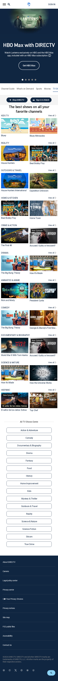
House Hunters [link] (8, 163)
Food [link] (29, 468)
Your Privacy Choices (14, 599)
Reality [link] (29, 513)
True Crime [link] (29, 544)
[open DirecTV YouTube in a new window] (27, 670)
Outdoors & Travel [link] (29, 506)
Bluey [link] (3, 135)
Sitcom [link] (29, 536)
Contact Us (7, 645)
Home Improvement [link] (29, 483)
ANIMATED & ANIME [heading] (10, 280)
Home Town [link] (35, 218)
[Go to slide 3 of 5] (29, 80)
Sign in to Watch (42, 100)
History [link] (29, 475)
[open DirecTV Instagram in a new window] (22, 670)
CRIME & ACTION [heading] (9, 225)
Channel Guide (7, 88)
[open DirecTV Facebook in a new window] (10, 670)
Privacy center (8, 589)
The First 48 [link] (6, 245)
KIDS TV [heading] (5, 115)
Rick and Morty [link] (8, 300)
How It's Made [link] (36, 272)
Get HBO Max (29, 65)
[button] (4, 4)
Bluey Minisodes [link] (37, 135)
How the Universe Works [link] (41, 382)
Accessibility (7, 635)
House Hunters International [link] (13, 190)
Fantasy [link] (29, 460)
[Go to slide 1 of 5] (22, 80)
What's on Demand (25, 88)
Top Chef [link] (34, 410)
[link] (14, 125)
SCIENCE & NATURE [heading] (10, 362)
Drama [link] (29, 453)
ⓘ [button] (49, 55)
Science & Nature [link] (29, 521)
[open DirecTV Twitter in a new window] (16, 670)
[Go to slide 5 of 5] (35, 80)
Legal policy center (10, 580)
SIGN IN (51, 4)
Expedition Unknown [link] (39, 190)
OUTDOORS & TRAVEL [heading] (11, 170)
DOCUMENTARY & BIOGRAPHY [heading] (15, 335)
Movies (47, 88)
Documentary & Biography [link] (29, 445)
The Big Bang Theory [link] (10, 272)
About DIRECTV (9, 562)
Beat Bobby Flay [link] (37, 163)
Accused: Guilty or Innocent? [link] (42, 245)
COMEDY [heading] (5, 307)
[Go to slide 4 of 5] (32, 80)
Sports (39, 88)
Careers (6, 571)
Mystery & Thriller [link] (29, 498)
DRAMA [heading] (4, 252)
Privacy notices (9, 608)
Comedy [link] (29, 437)
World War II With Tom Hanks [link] (14, 355)
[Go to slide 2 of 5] (26, 80)
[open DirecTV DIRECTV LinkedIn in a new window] (4, 670)
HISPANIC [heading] (5, 390)
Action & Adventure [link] (29, 430)
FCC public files (9, 626)
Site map (6, 617)
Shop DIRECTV (18, 100)
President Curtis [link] (37, 300)
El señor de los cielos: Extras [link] (14, 409)
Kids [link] (29, 491)
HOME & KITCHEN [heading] (9, 197)
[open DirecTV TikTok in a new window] (33, 670)
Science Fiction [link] (29, 528)
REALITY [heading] (5, 143)
